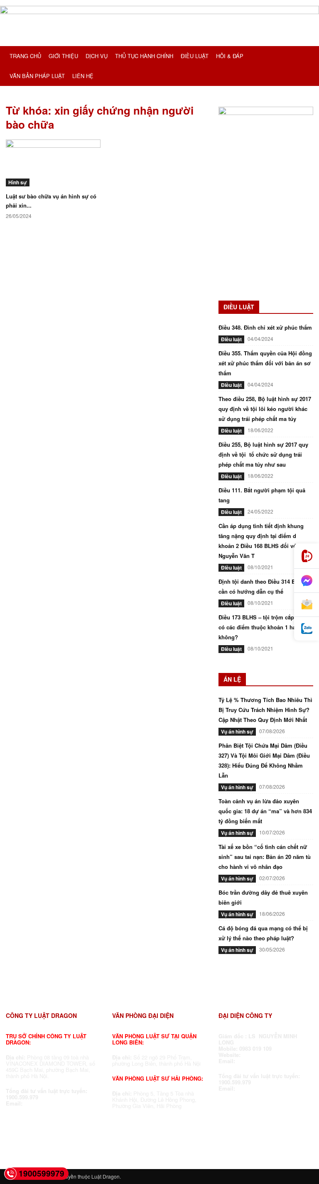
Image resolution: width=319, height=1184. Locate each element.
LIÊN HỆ (82, 76)
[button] (303, 56)
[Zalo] (306, 629)
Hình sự (17, 182)
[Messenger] (306, 581)
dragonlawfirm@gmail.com (59, 1103)
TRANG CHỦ (25, 56)
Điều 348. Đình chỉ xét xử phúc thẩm (265, 327)
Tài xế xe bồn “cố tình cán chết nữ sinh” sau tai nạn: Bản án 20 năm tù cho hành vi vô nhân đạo (264, 857)
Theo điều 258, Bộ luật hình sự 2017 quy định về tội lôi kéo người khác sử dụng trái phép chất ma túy (264, 409)
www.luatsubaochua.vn (274, 1055)
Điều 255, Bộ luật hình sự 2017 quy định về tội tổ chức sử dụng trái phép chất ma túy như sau (263, 454)
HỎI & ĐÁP (229, 56)
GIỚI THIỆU (63, 56)
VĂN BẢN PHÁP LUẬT (37, 76)
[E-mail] (306, 605)
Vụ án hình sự (237, 731)
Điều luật (231, 339)
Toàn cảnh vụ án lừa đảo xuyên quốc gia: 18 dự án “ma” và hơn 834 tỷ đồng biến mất (265, 811)
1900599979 (41, 1173)
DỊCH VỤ (97, 56)
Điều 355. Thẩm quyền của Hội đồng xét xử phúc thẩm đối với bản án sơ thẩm (265, 363)
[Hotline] (306, 556)
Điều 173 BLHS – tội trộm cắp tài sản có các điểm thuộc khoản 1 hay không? (265, 627)
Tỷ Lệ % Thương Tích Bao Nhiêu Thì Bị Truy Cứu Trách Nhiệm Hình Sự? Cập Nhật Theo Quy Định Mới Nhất (265, 710)
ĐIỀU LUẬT (195, 56)
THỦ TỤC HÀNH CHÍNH (144, 56)
